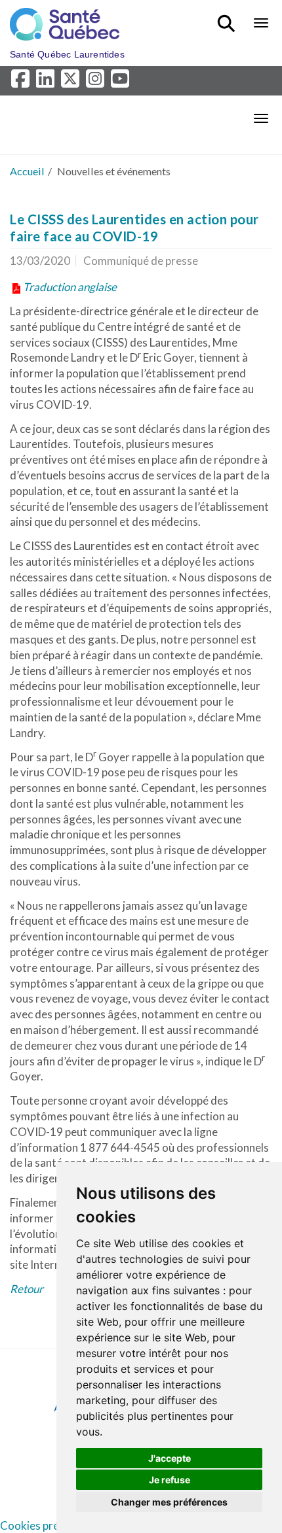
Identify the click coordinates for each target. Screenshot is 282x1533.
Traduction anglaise (70, 287)
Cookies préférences (51, 1525)
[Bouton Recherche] (228, 18)
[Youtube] (121, 82)
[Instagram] (97, 82)
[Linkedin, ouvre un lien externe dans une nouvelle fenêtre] (47, 82)
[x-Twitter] (72, 82)
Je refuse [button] (169, 1479)
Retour (26, 1289)
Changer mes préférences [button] (169, 1501)
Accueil (27, 171)
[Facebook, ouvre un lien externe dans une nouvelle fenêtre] (22, 82)
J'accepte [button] (169, 1458)
